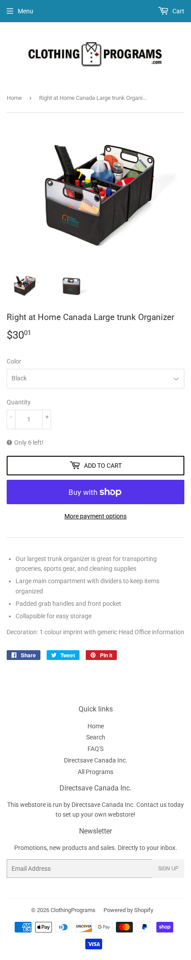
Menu (25, 11)
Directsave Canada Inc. (95, 760)
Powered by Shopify (128, 910)
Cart (177, 11)
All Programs (95, 771)
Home (14, 98)
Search (95, 737)
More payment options (95, 516)
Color (14, 361)
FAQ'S (95, 748)
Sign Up (168, 868)
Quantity (19, 402)
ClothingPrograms (73, 910)
